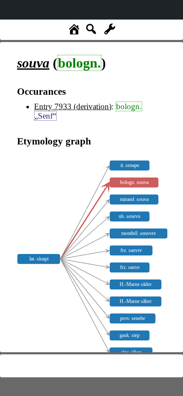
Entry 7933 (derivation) (73, 106)
